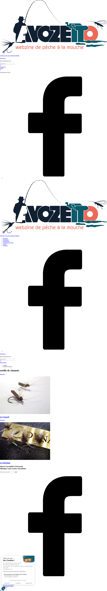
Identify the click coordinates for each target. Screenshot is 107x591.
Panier (1, 69)
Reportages (6, 240)
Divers (4, 244)
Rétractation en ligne (8, 586)
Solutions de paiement (8, 584)
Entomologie (6, 241)
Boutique (5, 245)
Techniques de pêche (8, 242)
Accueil (5, 365)
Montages (5, 238)
